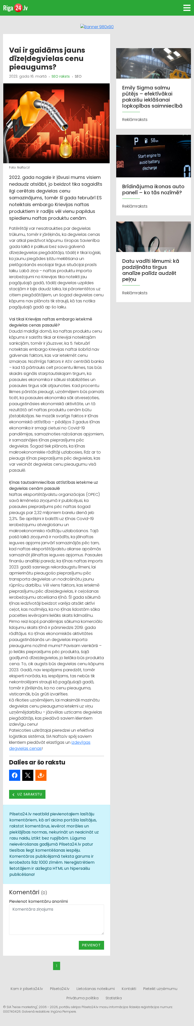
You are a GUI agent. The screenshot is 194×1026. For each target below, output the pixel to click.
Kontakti (129, 988)
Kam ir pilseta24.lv (27, 988)
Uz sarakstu (29, 794)
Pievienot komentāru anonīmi (38, 901)
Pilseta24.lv (59, 988)
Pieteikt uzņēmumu (160, 988)
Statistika (114, 998)
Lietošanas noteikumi (96, 988)
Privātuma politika (82, 998)
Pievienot (91, 945)
